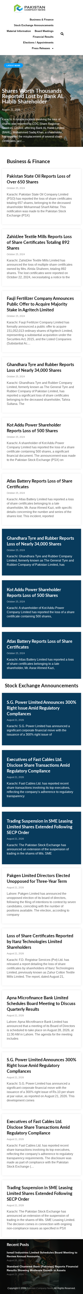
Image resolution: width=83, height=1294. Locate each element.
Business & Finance (41, 19)
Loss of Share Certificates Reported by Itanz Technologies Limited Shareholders (40, 942)
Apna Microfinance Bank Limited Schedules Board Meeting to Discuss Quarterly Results (41, 1004)
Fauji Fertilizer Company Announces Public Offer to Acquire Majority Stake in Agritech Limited (40, 304)
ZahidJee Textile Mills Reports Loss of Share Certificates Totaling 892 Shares (39, 242)
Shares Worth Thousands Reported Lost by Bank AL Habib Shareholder (33, 96)
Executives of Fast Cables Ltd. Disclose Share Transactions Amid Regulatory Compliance (38, 765)
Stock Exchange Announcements (33, 25)
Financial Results (43, 36)
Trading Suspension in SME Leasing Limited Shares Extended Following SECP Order (40, 827)
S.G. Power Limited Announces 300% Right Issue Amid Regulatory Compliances (41, 708)
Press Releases (41, 48)
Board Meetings (44, 31)
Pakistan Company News (40, 1288)
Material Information (19, 31)
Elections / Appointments (38, 42)
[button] (62, 34)
